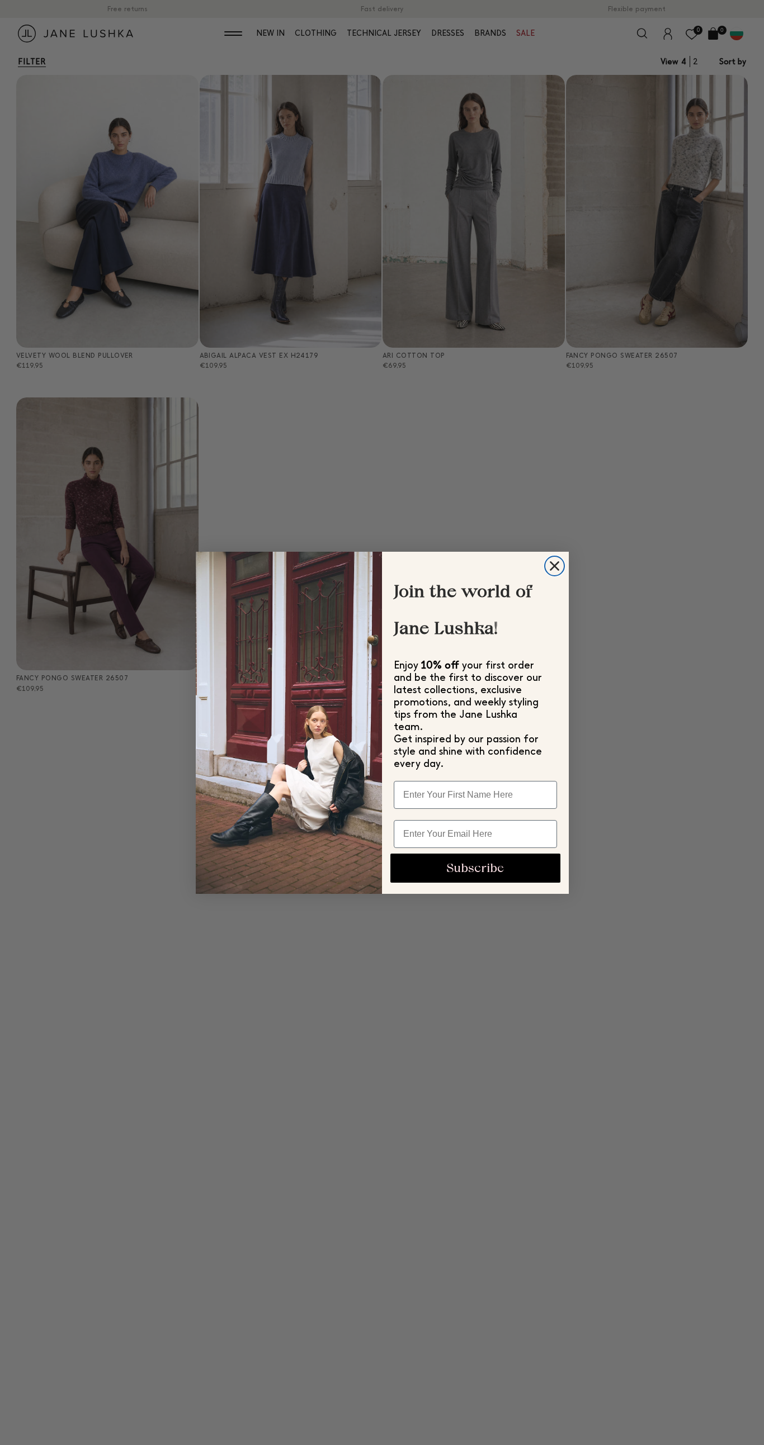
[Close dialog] (554, 566)
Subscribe (475, 868)
